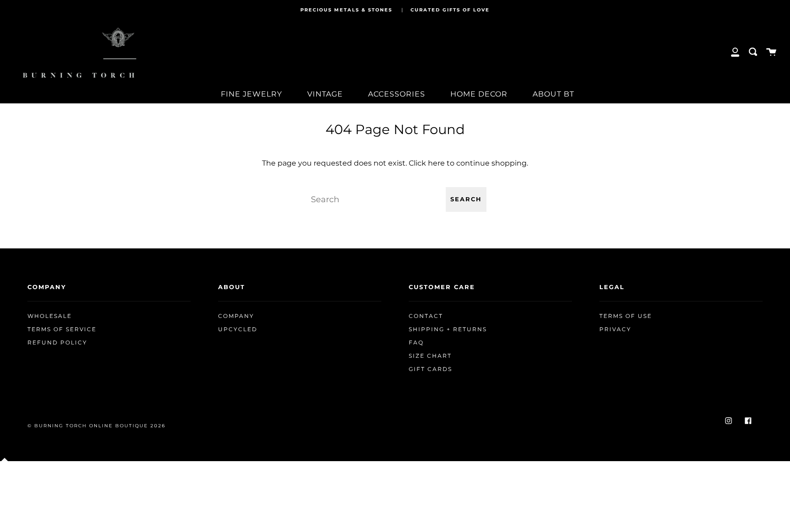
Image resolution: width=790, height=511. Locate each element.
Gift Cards (430, 369)
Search (466, 199)
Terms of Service (61, 329)
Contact (426, 316)
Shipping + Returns (448, 329)
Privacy (615, 329)
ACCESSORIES (396, 94)
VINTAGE (325, 94)
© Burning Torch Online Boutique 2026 (96, 426)
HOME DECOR (478, 94)
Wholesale (49, 316)
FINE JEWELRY (251, 94)
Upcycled (237, 329)
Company (236, 316)
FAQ (416, 342)
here (436, 163)
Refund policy (57, 342)
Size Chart (430, 356)
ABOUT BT (553, 94)
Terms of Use (625, 316)
